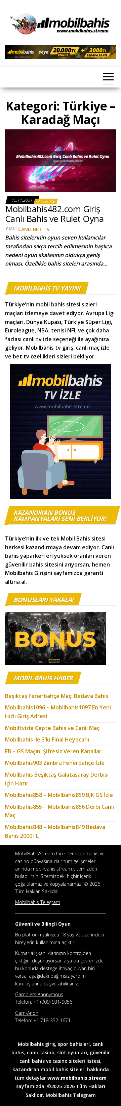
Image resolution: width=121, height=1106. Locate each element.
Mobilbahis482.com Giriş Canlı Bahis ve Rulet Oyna (54, 214)
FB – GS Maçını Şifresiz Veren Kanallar (53, 751)
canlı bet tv (34, 229)
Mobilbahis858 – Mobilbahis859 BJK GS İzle (59, 795)
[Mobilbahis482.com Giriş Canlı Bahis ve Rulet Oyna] (60, 160)
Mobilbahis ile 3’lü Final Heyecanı (47, 739)
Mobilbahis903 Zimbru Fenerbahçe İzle (55, 762)
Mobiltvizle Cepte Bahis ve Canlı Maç (52, 728)
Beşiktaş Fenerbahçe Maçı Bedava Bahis (57, 696)
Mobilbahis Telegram (71, 1095)
